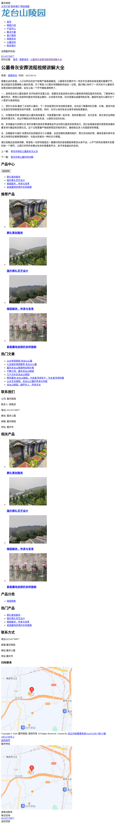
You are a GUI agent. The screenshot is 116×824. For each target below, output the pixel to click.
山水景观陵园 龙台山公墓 (19, 361)
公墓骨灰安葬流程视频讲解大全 (46, 59)
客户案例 (11, 35)
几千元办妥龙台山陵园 (18, 374)
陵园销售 (6, 171)
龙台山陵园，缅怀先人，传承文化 (24, 385)
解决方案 (11, 32)
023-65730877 (7, 56)
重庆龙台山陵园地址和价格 (20, 368)
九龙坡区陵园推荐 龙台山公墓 (22, 364)
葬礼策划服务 (13, 177)
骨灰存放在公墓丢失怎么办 (24, 151)
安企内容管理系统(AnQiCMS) (82, 733)
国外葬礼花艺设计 (16, 180)
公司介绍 (5, 6)
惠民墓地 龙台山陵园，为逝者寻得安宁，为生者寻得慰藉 (35, 378)
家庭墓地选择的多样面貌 (19, 187)
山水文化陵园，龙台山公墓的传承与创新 (27, 381)
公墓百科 (11, 42)
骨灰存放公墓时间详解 (22, 157)
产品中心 (11, 28)
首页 (9, 22)
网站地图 (24, 6)
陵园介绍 (11, 25)
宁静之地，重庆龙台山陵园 (20, 371)
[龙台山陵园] (24, 16)
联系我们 (15, 6)
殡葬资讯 (11, 39)
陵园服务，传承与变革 (18, 183)
